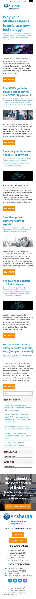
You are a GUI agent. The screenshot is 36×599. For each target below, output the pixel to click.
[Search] (30, 394)
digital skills (11, 104)
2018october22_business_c (12, 160)
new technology (17, 37)
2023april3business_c (9, 35)
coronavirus (15, 102)
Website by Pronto (10, 595)
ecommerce (18, 104)
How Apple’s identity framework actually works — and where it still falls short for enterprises (18, 407)
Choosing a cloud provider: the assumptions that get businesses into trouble (17, 435)
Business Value (7, 231)
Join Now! (18, 534)
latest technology (7, 37)
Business (25, 33)
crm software (26, 162)
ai (16, 229)
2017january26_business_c (12, 289)
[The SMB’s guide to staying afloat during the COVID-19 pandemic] (18, 114)
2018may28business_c (9, 229)
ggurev (17, 355)
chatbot (14, 231)
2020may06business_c (9, 100)
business (18, 35)
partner (18, 357)
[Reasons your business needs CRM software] (18, 176)
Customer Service (27, 355)
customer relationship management (13, 164)
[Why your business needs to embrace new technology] (18, 49)
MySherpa (17, 33)
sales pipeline (17, 165)
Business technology (24, 229)
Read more (9, 79)
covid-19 (21, 102)
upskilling (28, 104)
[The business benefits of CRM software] (18, 305)
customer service (26, 35)
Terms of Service (9, 593)
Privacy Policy (21, 593)
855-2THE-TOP (21, 2)
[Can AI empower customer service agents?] (18, 242)
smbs (23, 104)
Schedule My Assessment (18, 506)
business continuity (27, 100)
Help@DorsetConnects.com (22, 576)
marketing (10, 165)
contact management (16, 162)
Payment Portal (18, 541)
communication (7, 102)
